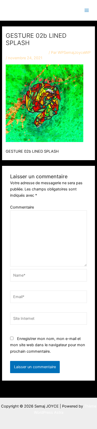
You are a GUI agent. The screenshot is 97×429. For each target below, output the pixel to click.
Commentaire (22, 207)
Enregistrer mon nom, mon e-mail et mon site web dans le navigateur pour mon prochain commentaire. (47, 344)
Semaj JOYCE (31, 10)
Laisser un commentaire (27, 52)
